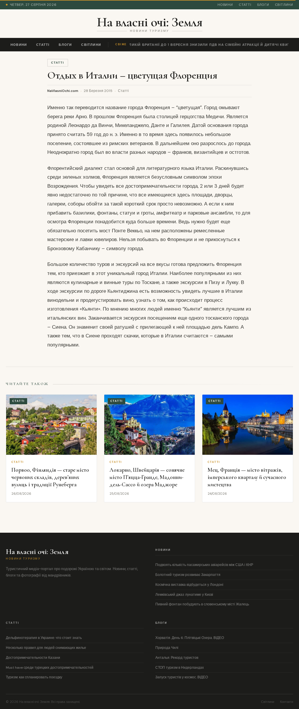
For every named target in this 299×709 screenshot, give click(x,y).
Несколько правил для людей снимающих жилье (46, 647)
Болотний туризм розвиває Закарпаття (187, 574)
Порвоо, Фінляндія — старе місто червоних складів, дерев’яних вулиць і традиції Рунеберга (50, 476)
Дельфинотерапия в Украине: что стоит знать (44, 637)
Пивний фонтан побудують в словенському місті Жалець (202, 604)
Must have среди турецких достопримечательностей (49, 667)
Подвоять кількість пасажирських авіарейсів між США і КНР (204, 564)
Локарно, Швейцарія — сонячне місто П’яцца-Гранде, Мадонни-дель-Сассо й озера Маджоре (147, 476)
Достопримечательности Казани (33, 657)
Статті (245, 5)
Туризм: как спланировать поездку (34, 677)
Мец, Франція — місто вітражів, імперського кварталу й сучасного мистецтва (247, 476)
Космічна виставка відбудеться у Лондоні (189, 584)
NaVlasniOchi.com (62, 90)
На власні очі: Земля (149, 22)
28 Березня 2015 (98, 90)
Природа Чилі (166, 647)
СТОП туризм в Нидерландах (179, 667)
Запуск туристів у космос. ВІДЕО (181, 677)
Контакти (286, 702)
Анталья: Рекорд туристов (176, 657)
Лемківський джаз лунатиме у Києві (184, 594)
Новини (225, 5)
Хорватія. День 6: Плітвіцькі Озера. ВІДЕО (189, 637)
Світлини (284, 5)
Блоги (263, 5)
